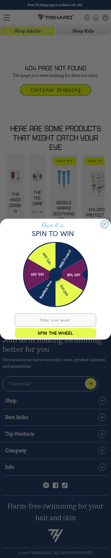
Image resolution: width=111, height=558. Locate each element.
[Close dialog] (104, 224)
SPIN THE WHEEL (55, 333)
